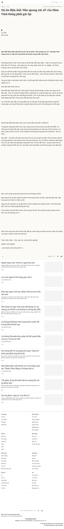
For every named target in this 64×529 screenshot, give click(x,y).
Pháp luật (3, 424)
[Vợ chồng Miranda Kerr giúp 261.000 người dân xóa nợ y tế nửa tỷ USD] (53, 340)
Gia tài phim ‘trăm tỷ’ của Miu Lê (15, 395)
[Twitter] (38, 510)
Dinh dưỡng (4, 455)
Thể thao (34, 453)
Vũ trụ (2, 477)
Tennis (33, 458)
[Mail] (61, 256)
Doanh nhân (35, 424)
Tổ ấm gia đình (36, 444)
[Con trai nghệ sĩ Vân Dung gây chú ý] (53, 281)
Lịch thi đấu (35, 468)
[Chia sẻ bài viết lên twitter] (58, 256)
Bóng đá (34, 455)
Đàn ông (3, 463)
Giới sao (3, 436)
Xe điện (34, 483)
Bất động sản (35, 427)
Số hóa (3, 472)
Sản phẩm (4, 480)
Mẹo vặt (34, 441)
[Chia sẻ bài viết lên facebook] (54, 256)
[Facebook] (35, 510)
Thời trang (4, 439)
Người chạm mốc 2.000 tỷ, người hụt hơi (18, 263)
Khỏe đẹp (3, 458)
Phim (2, 269)
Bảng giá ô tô (35, 488)
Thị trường (35, 475)
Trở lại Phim (4, 255)
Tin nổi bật (4, 419)
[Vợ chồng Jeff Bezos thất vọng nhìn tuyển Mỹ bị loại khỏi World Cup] (53, 326)
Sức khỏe (4, 453)
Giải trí (3, 433)
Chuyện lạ (34, 439)
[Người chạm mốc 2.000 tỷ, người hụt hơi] (53, 266)
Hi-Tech (3, 488)
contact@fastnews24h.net (39, 520)
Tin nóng (55, 2)
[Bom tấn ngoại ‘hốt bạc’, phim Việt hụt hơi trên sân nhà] (53, 295)
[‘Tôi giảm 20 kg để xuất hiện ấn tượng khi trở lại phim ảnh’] (53, 384)
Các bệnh (3, 461)
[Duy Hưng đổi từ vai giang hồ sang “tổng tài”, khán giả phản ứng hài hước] (53, 355)
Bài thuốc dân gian (6, 468)
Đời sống (34, 433)
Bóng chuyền (35, 461)
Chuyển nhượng (36, 466)
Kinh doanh (35, 414)
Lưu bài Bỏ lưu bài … (6, 279)
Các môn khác (36, 463)
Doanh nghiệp (35, 419)
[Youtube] (42, 510)
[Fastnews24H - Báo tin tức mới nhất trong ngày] (27, 7)
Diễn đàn (34, 480)
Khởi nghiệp (35, 429)
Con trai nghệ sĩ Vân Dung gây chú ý (16, 277)
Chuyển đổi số (5, 483)
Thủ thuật (3, 485)
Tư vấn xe (34, 477)
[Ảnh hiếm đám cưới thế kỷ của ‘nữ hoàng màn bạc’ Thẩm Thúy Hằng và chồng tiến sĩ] (53, 370)
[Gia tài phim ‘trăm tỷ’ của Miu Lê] (53, 399)
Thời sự (3, 417)
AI (1, 475)
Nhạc (2, 444)
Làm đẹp (3, 441)
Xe (32, 472)
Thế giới (3, 422)
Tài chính (34, 417)
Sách (2, 449)
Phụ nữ (3, 466)
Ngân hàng (35, 422)
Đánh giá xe (35, 485)
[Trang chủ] (2, 2)
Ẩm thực (34, 436)
